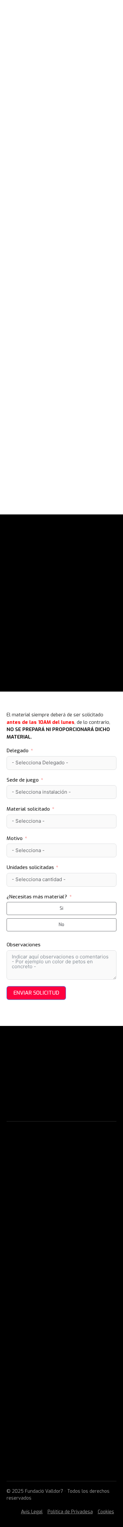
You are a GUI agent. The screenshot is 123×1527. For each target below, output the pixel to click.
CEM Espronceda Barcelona (69, 351)
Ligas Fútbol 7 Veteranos (49, 1274)
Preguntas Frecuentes (54, 418)
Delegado (18, 750)
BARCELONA (37, 330)
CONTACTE (26, 469)
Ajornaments (22, 1344)
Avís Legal (32, 1512)
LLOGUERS (26, 447)
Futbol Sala (40, 183)
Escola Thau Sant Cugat (65, 256)
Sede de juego (23, 780)
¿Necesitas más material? (37, 896)
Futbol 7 (35, 175)
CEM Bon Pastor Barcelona (68, 337)
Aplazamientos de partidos (59, 425)
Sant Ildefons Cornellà (65, 374)
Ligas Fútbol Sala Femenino (60, 197)
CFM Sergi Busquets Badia (67, 307)
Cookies (106, 1512)
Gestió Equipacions (29, 1325)
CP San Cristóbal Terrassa (68, 271)
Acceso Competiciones (52, 403)
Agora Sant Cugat (57, 263)
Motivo (15, 838)
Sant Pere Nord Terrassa (67, 278)
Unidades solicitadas (30, 867)
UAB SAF (44, 227)
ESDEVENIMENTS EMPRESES (57, 205)
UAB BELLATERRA (44, 219)
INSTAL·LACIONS (32, 212)
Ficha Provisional (47, 410)
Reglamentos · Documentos (60, 432)
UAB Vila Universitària (63, 234)
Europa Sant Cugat (58, 249)
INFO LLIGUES (29, 168)
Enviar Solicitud (36, 992)
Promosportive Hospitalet (69, 381)
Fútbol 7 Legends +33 (51, 190)
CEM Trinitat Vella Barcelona (73, 344)
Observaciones (23, 944)
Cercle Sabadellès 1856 (64, 285)
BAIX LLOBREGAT (43, 359)
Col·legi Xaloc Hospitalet (67, 388)
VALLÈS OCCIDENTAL (48, 241)
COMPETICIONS (31, 395)
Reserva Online (43, 454)
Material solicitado (28, 809)
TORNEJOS (26, 439)
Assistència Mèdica (29, 1353)
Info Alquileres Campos (54, 462)
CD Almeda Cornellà (60, 366)
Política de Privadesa (70, 1512)
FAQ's (13, 1316)
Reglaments (21, 1335)
